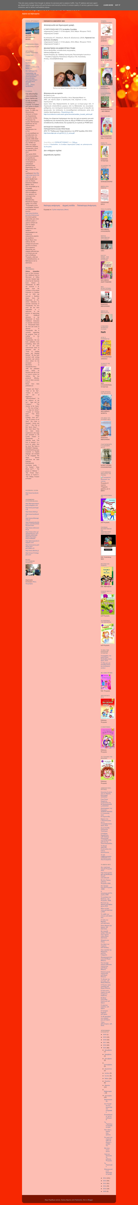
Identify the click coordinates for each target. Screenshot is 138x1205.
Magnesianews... (108, 1100)
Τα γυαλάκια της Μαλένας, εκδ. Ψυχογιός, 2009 (106, 898)
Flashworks (78, 1200)
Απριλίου (107, 1081)
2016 (105, 1045)
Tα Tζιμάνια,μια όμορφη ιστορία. (108, 1124)
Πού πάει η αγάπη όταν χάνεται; (107, 1132)
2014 (105, 1178)
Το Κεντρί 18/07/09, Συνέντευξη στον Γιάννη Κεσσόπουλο (106, 849)
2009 (105, 1191)
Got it (117, 5)
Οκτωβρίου (108, 1058)
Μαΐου (107, 1078)
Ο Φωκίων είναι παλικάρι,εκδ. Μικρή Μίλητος (106, 986)
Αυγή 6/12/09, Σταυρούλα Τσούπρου (105, 829)
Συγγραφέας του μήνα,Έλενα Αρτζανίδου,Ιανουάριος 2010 (106, 658)
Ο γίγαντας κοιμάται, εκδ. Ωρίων (105, 1006)
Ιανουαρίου (108, 1095)
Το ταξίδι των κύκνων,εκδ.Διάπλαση (106, 915)
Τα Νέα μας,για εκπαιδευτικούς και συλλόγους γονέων (105, 665)
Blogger (90, 1200)
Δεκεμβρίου (108, 1050)
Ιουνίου (107, 1076)
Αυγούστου (108, 1069)
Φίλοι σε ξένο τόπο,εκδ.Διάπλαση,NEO (106, 910)
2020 (105, 1034)
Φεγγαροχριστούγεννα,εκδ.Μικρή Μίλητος (106, 959)
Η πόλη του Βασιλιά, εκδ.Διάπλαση (105, 921)
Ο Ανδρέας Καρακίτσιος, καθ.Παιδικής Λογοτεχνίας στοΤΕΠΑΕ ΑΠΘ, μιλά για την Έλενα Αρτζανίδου (106, 838)
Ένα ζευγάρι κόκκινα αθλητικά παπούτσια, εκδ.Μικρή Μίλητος (106, 966)
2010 (105, 1188)
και (81, 144)
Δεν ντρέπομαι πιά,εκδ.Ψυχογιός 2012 (106, 868)
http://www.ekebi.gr (32, 512)
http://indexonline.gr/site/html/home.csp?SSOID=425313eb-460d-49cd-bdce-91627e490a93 (32, 535)
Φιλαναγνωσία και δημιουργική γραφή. (108, 1171)
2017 (105, 1042)
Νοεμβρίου (108, 1054)
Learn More (108, 5)
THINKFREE (30, 55)
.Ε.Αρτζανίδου (53, 144)
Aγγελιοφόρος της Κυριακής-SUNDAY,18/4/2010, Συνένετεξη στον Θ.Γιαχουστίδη (106, 812)
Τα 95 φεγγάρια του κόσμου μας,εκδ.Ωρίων (106, 1018)
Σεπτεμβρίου (108, 1064)
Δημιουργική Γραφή (73, 144)
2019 (105, 1037)
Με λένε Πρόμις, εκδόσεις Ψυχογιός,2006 (106, 881)
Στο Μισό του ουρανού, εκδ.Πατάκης (105, 945)
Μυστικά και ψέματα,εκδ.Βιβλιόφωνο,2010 (106, 904)
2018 (105, 1040)
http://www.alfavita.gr (32, 550)
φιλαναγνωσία (87, 144)
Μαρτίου (107, 1085)
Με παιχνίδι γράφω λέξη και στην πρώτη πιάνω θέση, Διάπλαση (106, 934)
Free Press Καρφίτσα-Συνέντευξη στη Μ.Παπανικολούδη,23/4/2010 (106, 803)
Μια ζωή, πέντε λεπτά (107, 1149)
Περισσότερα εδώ (67, 112)
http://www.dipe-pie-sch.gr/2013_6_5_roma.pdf (59, 133)
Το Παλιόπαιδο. (108, 1165)
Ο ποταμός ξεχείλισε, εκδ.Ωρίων (104, 1012)
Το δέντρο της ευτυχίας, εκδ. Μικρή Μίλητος (105, 980)
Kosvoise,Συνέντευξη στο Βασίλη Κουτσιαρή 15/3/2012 (106, 794)
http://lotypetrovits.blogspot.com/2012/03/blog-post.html (32, 523)
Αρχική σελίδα (69, 205)
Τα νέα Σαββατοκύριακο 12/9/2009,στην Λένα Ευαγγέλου (106, 857)
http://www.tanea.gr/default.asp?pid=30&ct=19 (32, 546)
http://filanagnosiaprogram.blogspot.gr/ (32, 175)
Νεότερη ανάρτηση (52, 205)
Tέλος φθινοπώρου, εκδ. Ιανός (106, 1023)
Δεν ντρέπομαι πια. (32, 71)
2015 (105, 1048)
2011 (104, 1186)
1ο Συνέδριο (63, 144)
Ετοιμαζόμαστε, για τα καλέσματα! (108, 1117)
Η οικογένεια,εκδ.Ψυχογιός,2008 (106, 893)
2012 (105, 1183)
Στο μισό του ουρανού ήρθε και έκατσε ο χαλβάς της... (108, 1141)
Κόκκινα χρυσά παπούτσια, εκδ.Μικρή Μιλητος (105, 974)
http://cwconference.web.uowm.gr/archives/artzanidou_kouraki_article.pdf (68, 114)
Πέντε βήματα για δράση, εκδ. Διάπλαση (106, 927)
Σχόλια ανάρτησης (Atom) (60, 209)
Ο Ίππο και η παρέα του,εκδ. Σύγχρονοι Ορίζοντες (105, 993)
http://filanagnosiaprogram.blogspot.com (32, 504)
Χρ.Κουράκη (48, 146)
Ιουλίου (107, 1073)
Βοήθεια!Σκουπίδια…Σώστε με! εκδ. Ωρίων (105, 1000)
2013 (105, 1180)
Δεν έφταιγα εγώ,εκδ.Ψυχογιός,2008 (106, 887)
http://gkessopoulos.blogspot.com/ (32, 541)
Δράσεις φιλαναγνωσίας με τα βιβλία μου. (32, 66)
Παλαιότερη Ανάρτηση (86, 205)
